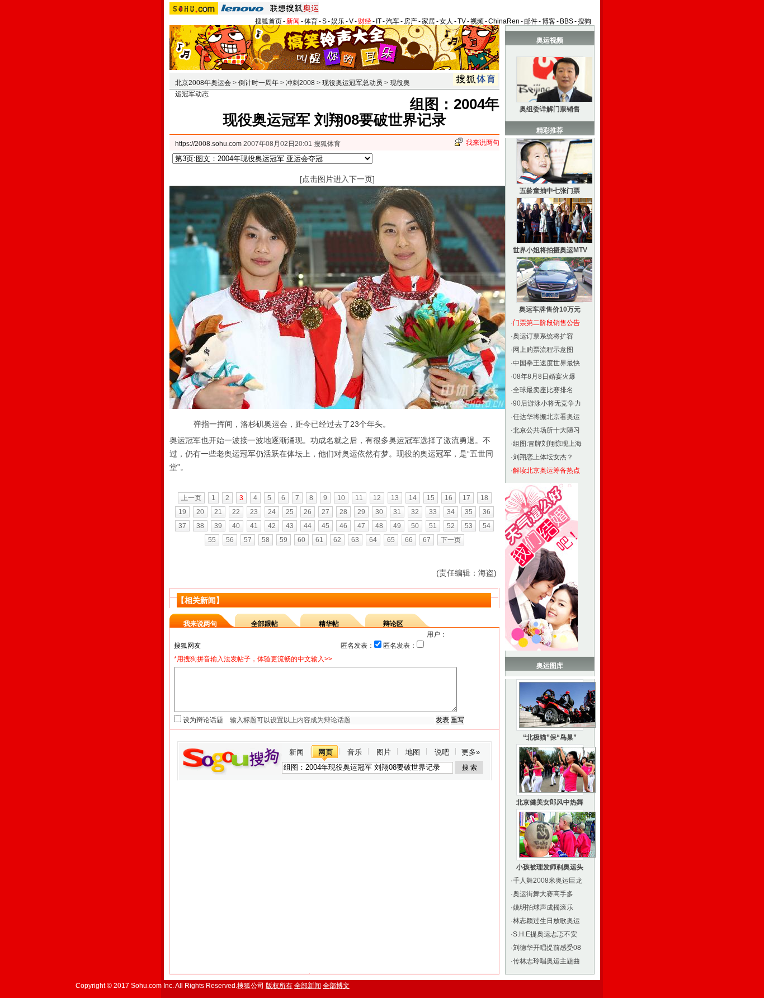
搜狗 (584, 21)
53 (469, 526)
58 (266, 540)
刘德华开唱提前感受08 (547, 948)
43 (290, 526)
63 (355, 540)
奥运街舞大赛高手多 (543, 894)
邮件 (530, 21)
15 (431, 498)
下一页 (451, 540)
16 (448, 498)
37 (182, 526)
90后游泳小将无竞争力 (547, 403)
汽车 (392, 21)
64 (373, 540)
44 (308, 526)
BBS (566, 21)
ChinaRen (504, 21)
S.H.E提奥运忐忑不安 (545, 934)
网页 (325, 752)
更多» (470, 752)
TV (462, 21)
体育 (311, 21)
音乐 (354, 752)
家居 (428, 21)
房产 (410, 21)
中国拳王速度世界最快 (546, 363)
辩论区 (393, 624)
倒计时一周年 (258, 83)
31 (397, 512)
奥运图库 (549, 666)
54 (487, 526)
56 (230, 540)
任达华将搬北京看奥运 (546, 417)
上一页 (191, 498)
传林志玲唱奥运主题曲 (546, 961)
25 (290, 512)
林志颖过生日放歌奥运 (546, 921)
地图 (412, 752)
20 (200, 512)
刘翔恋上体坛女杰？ (543, 457)
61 (319, 540)
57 (248, 540)
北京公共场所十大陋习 (546, 430)
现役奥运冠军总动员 (352, 83)
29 (361, 512)
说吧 (442, 752)
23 (254, 512)
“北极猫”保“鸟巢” (550, 737)
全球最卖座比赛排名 (543, 390)
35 (469, 512)
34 (451, 512)
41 (254, 526)
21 (218, 512)
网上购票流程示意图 (543, 350)
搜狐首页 (268, 21)
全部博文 (336, 986)
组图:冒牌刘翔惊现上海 (547, 444)
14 (413, 498)
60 (301, 540)
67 (427, 540)
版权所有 (279, 986)
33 (433, 512)
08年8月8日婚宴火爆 (544, 376)
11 (359, 498)
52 (451, 526)
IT (378, 21)
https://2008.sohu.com (208, 144)
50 (415, 526)
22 (236, 512)
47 (361, 526)
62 (337, 540)
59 (283, 540)
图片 (383, 752)
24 (272, 512)
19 (182, 512)
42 (272, 526)
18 (484, 498)
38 (200, 526)
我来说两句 (482, 143)
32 (415, 512)
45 (325, 526)
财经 (364, 21)
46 (343, 526)
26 (308, 512)
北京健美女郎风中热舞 (549, 802)
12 (377, 498)
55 (212, 540)
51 (433, 526)
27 (325, 512)
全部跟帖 (264, 624)
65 (391, 540)
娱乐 (338, 21)
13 (395, 498)
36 (487, 512)
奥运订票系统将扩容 (543, 336)
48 (379, 526)
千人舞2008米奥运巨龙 (547, 880)
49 (397, 526)
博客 (548, 21)
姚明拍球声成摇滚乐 (543, 907)
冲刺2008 (300, 83)
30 (379, 512)
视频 (477, 21)
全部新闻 (307, 986)
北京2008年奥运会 (203, 83)
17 (466, 498)
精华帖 (329, 624)
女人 (446, 21)
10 (341, 498)
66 (409, 540)
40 (236, 526)
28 (343, 512)
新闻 (293, 21)
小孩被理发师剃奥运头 (549, 867)
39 (218, 526)
